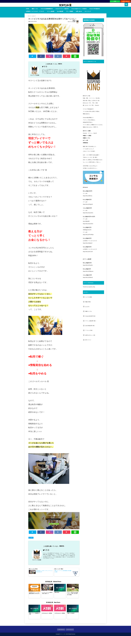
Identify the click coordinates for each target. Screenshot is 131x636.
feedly (54, 523)
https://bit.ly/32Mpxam (88, 271)
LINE (115, 1)
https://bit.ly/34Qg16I (88, 204)
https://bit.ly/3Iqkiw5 (87, 243)
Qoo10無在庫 (60, 11)
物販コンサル (35, 8)
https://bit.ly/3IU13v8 (88, 251)
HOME (27, 8)
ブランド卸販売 (69, 11)
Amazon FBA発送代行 (94, 8)
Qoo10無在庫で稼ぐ (90, 325)
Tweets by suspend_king (89, 286)
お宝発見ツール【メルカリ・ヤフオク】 (35, 11)
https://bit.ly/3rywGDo (88, 212)
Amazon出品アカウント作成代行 (79, 8)
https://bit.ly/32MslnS (88, 277)
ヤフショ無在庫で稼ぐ (90, 320)
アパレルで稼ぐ (89, 330)
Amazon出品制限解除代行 (47, 8)
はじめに (31, 537)
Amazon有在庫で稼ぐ (90, 316)
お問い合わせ (125, 1)
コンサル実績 (88, 297)
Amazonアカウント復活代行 (62, 8)
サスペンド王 (62, 634)
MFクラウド (88, 339)
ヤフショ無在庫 (50, 11)
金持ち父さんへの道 (90, 335)
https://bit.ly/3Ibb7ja (87, 195)
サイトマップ (88, 11)
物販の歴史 (88, 301)
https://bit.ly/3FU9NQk (88, 234)
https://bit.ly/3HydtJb (88, 265)
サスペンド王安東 (71, 21)
